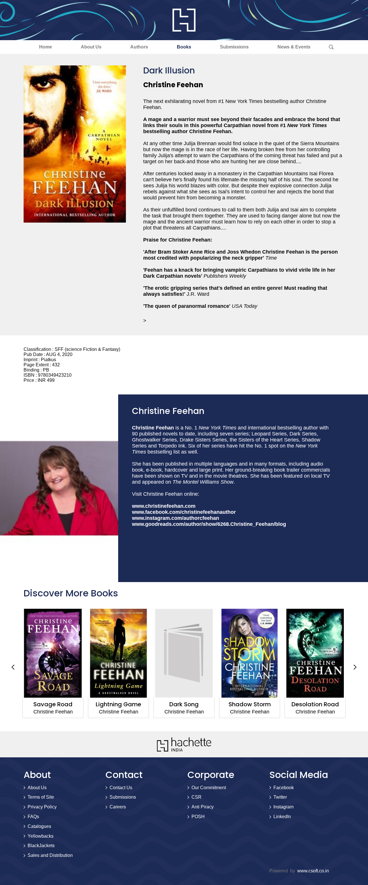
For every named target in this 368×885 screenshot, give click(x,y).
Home (45, 46)
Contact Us (121, 787)
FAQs (33, 816)
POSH (198, 816)
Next (355, 667)
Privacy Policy (42, 806)
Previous (13, 667)
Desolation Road (249, 704)
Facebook (283, 787)
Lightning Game (53, 704)
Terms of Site (41, 797)
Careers (118, 806)
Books (184, 46)
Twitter (280, 797)
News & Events (293, 46)
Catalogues (39, 826)
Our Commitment (208, 787)
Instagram (283, 806)
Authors (139, 46)
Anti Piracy (202, 806)
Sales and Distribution (50, 855)
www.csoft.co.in (313, 870)
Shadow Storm (184, 704)
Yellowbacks (40, 836)
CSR (196, 797)
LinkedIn (282, 816)
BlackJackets (41, 845)
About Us (91, 46)
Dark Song (118, 704)
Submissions (234, 46)
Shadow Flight (315, 704)
